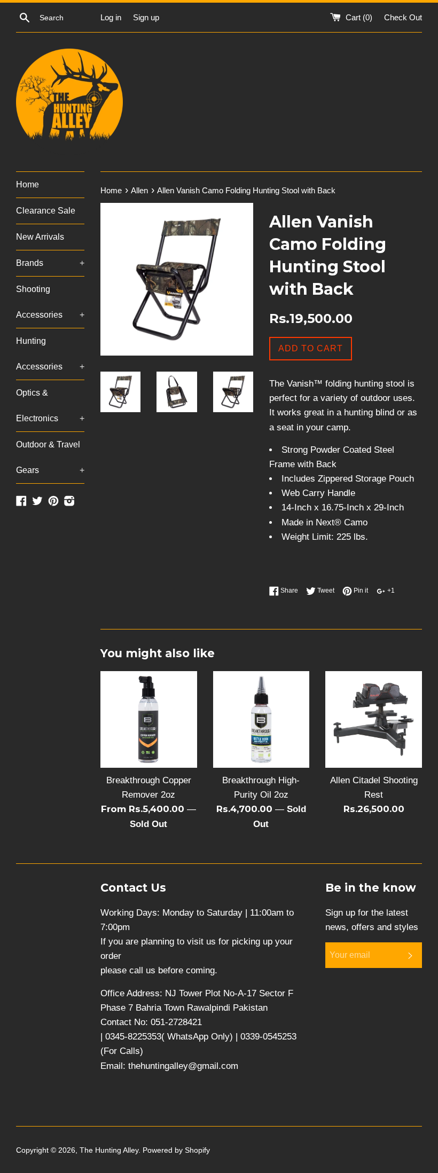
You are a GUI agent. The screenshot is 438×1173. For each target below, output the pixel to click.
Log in (110, 17)
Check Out (403, 17)
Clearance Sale (45, 210)
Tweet (325, 590)
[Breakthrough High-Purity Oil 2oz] (261, 719)
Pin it (360, 590)
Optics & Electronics (50, 405)
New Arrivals (40, 236)
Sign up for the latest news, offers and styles (371, 920)
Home (27, 184)
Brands (50, 262)
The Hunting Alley (109, 1150)
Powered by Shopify (176, 1150)
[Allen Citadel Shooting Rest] (373, 719)
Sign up (146, 17)
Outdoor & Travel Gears (50, 457)
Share (288, 590)
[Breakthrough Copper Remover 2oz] (148, 719)
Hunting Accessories (50, 353)
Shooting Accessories (50, 302)
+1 (390, 590)
